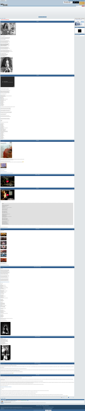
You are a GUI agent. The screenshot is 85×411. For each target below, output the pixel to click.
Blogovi (2, 18)
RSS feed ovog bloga (78, 35)
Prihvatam (47, 410)
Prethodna (64, 397)
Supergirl (38, 21)
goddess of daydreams (37, 336)
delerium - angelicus (37, 174)
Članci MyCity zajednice (47, 405)
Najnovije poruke (37, 405)
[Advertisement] (42, 12)
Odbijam (50, 410)
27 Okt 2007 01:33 (2, 175)
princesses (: (37, 140)
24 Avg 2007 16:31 (2, 337)
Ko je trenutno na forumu (3, 399)
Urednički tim (43, 405)
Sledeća (73, 397)
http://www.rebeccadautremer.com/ (4, 171)
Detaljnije (28, 400)
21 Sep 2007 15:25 (2, 267)
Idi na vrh (73, 141)
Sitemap (40, 405)
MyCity (1, 18)
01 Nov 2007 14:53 (2, 141)
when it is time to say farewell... (37, 266)
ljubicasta (4, 18)
